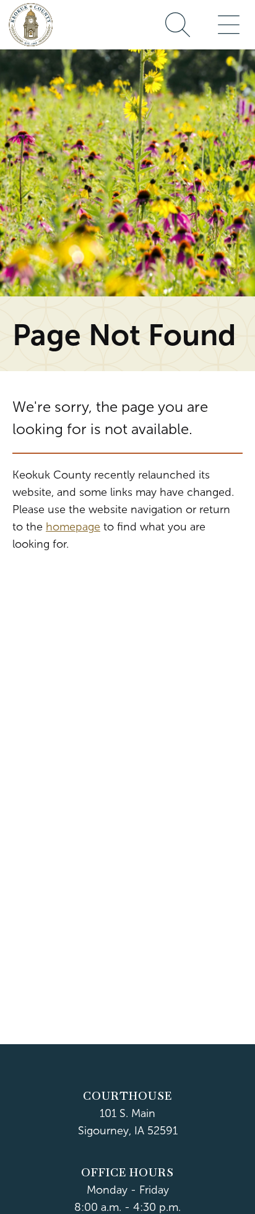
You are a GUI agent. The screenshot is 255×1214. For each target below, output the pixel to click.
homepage (73, 527)
